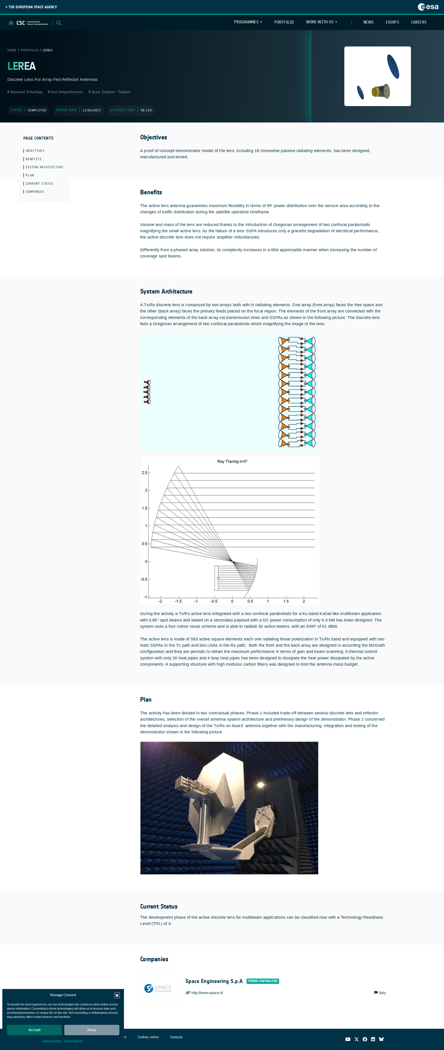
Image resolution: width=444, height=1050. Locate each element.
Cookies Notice (52, 1041)
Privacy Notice (73, 1041)
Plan (30, 175)
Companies (35, 192)
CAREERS (418, 22)
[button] (117, 995)
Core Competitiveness (66, 92)
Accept (34, 1030)
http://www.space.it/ (207, 993)
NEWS (369, 22)
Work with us (319, 21)
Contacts (176, 1037)
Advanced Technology (25, 92)
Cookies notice (148, 1037)
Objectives (35, 151)
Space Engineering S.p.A (214, 981)
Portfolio (284, 22)
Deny (91, 1030)
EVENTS (392, 22)
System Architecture (45, 167)
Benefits (34, 159)
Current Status (39, 184)
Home (11, 50)
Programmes (246, 21)
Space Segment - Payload (110, 92)
